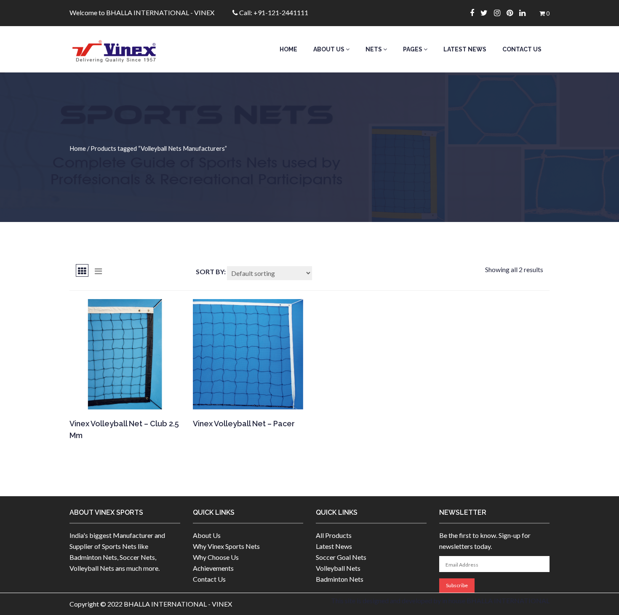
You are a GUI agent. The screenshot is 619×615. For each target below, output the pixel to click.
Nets (374, 49)
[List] (98, 270)
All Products (334, 535)
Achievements (213, 568)
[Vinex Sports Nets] (124, 49)
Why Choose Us (216, 557)
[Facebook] (475, 12)
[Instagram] (500, 12)
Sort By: (211, 271)
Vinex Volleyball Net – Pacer (244, 423)
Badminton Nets (339, 579)
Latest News (464, 49)
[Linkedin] (525, 12)
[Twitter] (487, 12)
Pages (413, 49)
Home (288, 49)
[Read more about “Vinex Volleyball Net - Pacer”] (247, 398)
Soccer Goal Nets (341, 557)
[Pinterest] (513, 12)
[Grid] (82, 270)
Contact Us (522, 49)
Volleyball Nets (338, 568)
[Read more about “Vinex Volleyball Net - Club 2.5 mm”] (124, 398)
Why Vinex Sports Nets (226, 546)
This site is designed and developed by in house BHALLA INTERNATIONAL (440, 600)
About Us (329, 49)
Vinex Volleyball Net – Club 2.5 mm (124, 429)
